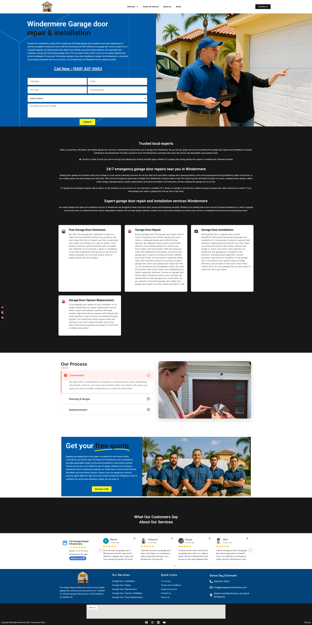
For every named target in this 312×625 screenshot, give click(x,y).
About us (167, 6)
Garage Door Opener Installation (127, 593)
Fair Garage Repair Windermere (79, 542)
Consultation (74, 375)
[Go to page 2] (177, 565)
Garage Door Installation (123, 581)
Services (131, 6)
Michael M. (190, 539)
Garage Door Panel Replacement (127, 597)
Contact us (166, 593)
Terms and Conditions (171, 585)
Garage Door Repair (121, 585)
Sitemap (307, 622)
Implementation (76, 409)
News (178, 6)
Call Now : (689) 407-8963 (78, 68)
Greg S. (113, 539)
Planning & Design (77, 399)
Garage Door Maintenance (124, 589)
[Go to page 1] (175, 565)
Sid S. (150, 539)
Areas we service (150, 6)
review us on (76, 558)
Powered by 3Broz (38, 622)
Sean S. (226, 539)
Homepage (166, 581)
